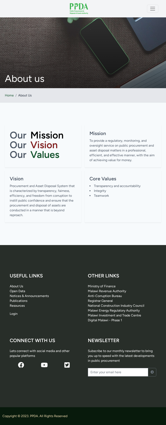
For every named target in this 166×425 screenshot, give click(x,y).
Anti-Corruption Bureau (105, 296)
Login (14, 314)
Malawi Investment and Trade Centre (114, 315)
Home (9, 95)
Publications (18, 301)
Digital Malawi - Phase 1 (105, 320)
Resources (17, 306)
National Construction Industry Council (116, 306)
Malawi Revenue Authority (107, 291)
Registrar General (100, 301)
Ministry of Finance (102, 286)
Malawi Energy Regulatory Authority (114, 310)
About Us (16, 286)
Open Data (17, 291)
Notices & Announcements (29, 296)
